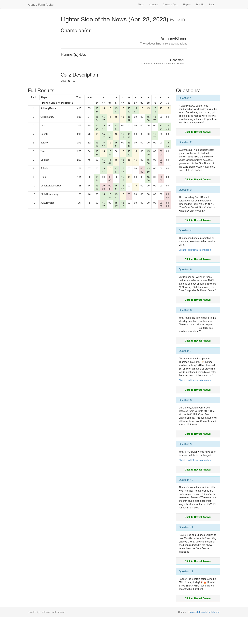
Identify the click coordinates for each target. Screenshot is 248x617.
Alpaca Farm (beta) (41, 4)
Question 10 (186, 480)
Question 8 (185, 400)
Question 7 (185, 351)
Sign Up (200, 4)
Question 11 (186, 527)
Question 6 (185, 310)
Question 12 (186, 571)
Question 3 (185, 190)
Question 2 (185, 142)
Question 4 (185, 230)
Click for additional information (195, 249)
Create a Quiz (170, 4)
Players (187, 4)
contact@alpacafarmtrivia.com (204, 612)
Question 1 (185, 98)
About (141, 4)
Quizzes (153, 4)
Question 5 (185, 269)
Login (212, 4)
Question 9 (185, 444)
